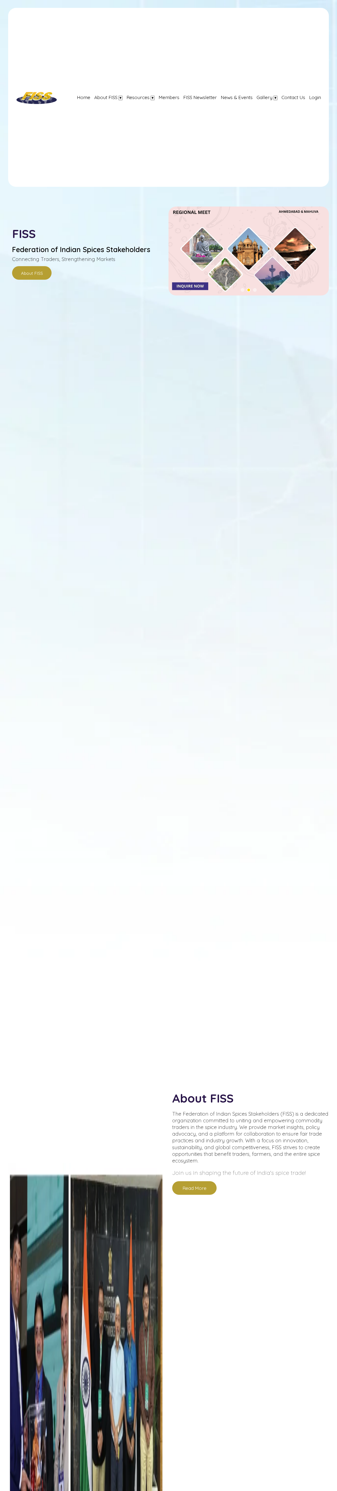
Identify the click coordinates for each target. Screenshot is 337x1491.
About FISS (105, 97)
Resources (138, 97)
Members (169, 97)
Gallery (264, 97)
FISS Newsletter (200, 97)
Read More (194, 1188)
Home (83, 97)
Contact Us (293, 97)
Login (315, 97)
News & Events (237, 97)
